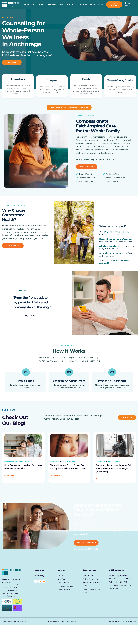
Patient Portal (89, 576)
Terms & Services (129, 621)
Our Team (62, 579)
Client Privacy (64, 589)
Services (28, 4)
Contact (70, 4)
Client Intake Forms (91, 589)
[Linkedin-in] (44, 581)
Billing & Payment (91, 579)
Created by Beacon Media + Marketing (61, 621)
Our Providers (64, 583)
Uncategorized (9, 461)
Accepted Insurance (91, 583)
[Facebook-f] (36, 581)
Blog (62, 4)
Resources (51, 4)
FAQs (85, 586)
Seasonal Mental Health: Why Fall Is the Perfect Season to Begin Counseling (114, 468)
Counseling (39, 576)
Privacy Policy (114, 621)
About (41, 4)
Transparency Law (66, 586)
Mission (61, 576)
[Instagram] (40, 581)
